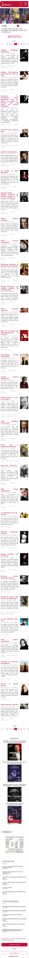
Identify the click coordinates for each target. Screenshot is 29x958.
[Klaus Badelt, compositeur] (24, 644)
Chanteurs (8, 415)
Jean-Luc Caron (6, 448)
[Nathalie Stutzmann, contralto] (24, 537)
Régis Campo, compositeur (9, 490)
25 (7, 44)
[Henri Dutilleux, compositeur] (24, 426)
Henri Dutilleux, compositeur (9, 422)
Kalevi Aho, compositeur (9, 465)
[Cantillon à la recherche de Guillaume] (24, 666)
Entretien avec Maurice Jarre (9, 130)
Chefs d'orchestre (12, 65)
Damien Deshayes (6, 133)
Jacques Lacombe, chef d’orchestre (9, 555)
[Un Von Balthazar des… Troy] (24, 621)
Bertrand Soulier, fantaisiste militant (9, 577)
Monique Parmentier (7, 312)
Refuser (15, 949)
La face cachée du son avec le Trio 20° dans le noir (13, 924)
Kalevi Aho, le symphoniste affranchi (9, 446)
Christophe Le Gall (7, 77)
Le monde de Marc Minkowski (9, 171)
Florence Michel (6, 153)
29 (18, 44)
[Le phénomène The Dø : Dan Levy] (24, 515)
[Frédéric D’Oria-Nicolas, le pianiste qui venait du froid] (24, 75)
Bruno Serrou (5, 174)
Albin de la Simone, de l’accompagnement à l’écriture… (9, 332)
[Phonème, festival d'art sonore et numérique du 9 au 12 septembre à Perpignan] (14, 774)
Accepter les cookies (14, 944)
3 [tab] (15, 26)
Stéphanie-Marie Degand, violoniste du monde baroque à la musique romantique (9, 195)
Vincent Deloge (6, 53)
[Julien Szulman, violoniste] (24, 706)
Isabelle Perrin (6, 199)
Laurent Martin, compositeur (9, 378)
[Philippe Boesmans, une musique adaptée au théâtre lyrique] (24, 290)
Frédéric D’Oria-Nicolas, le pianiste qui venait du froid (9, 73)
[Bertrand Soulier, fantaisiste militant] (24, 579)
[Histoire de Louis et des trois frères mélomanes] (24, 601)
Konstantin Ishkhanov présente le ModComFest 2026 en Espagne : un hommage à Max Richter (14, 785)
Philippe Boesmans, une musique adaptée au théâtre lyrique (9, 288)
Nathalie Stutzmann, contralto (9, 532)
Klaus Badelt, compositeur (9, 640)
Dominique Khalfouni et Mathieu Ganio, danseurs (9, 265)
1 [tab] (9, 26)
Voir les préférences (15, 953)
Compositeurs (4, 67)
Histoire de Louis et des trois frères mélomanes (9, 597)
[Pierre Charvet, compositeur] (24, 246)
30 (21, 44)
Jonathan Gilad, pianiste (9, 152)
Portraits (15, 125)
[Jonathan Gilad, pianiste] (24, 157)
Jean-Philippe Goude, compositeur (9, 355)
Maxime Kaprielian (7, 108)
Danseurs (14, 280)
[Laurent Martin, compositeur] (24, 382)
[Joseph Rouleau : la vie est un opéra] (24, 403)
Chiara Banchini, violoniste (9, 309)
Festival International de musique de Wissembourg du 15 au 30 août (14, 804)
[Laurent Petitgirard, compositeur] (24, 55)
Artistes (3, 65)
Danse (9, 280)
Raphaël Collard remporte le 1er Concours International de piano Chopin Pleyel (12, 930)
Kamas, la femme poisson (9, 684)
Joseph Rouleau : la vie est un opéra (9, 398)
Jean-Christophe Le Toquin (10, 467)
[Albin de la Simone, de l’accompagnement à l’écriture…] (24, 335)
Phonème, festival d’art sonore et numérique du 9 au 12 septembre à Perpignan (14, 762)
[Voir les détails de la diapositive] (14, 16)
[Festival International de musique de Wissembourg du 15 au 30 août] (14, 815)
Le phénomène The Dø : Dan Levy (9, 513)
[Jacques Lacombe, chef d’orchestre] (24, 559)
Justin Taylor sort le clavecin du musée (11, 914)
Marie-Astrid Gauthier (7, 267)
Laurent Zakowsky (6, 600)
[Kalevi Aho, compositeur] (24, 471)
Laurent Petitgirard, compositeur (9, 51)
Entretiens (11, 67)
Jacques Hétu (5, 401)
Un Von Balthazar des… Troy (9, 620)
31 (24, 44)
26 (10, 44)
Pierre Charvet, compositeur (9, 241)
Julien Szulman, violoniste (9, 704)
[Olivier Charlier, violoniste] (24, 223)
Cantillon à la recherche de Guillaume (9, 662)
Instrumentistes (5, 91)
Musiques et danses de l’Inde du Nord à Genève (14, 910)
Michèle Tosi (5, 380)
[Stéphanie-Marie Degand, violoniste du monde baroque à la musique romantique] (24, 197)
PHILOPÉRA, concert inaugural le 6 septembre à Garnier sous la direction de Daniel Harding (14, 741)
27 (12, 44)
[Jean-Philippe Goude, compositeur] (24, 359)
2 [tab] (12, 26)
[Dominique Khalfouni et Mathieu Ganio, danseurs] (24, 269)
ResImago (7, 832)
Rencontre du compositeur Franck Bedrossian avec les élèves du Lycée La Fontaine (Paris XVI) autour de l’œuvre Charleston (9, 101)
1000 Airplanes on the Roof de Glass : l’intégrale (14, 906)
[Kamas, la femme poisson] (24, 689)
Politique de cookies (14, 956)
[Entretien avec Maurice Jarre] (24, 133)
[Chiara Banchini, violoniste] (24, 310)
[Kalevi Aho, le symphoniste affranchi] (24, 450)
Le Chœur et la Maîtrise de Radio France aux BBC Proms (14, 919)
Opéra (10, 416)
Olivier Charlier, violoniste (9, 219)
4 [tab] (18, 26)
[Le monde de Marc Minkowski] (24, 175)
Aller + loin (4, 612)
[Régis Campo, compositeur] (24, 494)
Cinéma (7, 145)
